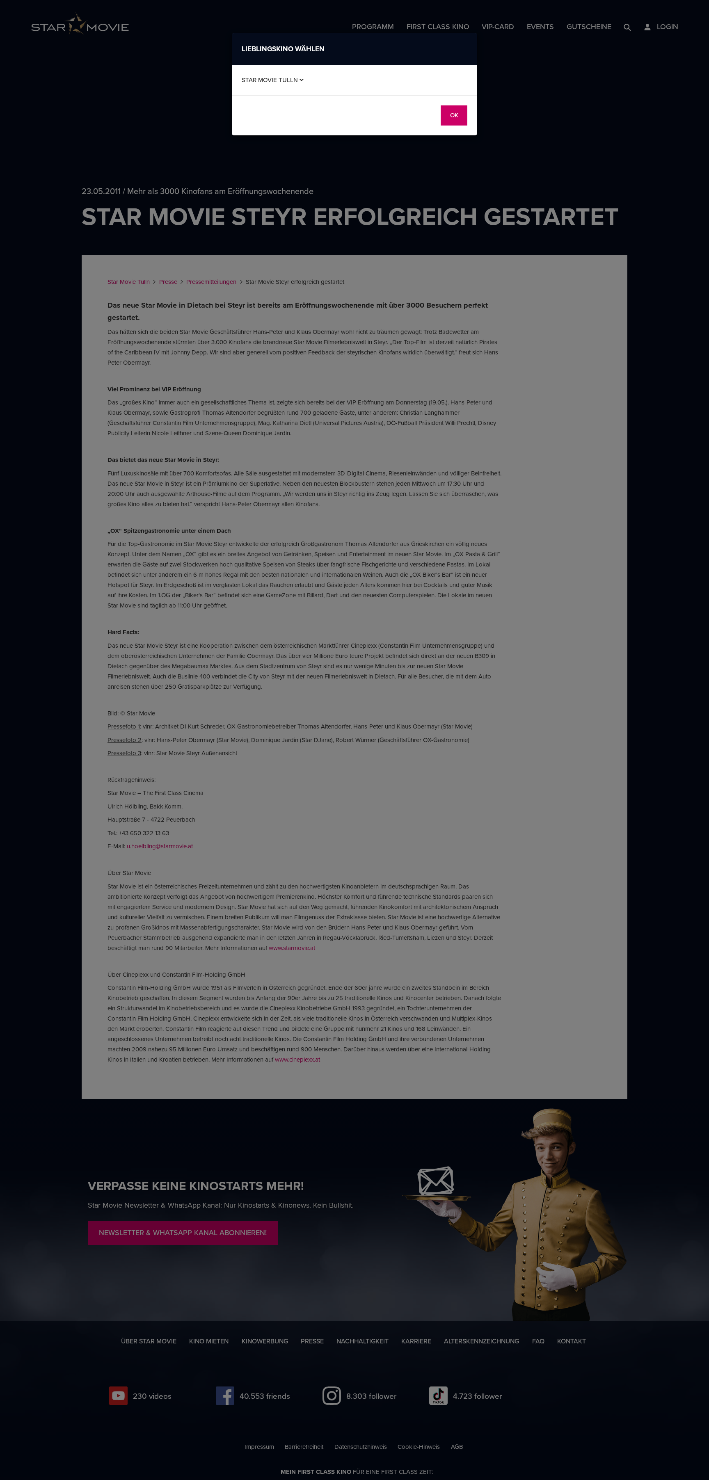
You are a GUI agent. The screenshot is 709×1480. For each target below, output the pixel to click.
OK (454, 115)
